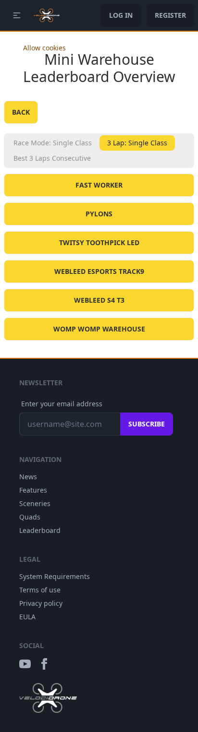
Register (170, 15)
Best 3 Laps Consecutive (52, 158)
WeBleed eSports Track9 (99, 271)
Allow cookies (44, 47)
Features (33, 490)
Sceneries (34, 503)
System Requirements (54, 576)
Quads (29, 516)
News (28, 476)
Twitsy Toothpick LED (99, 242)
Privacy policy (40, 603)
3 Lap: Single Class (137, 142)
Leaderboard (40, 530)
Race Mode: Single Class (52, 142)
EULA (27, 616)
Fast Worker (99, 184)
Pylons (99, 213)
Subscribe (146, 423)
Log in (121, 15)
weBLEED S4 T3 (99, 300)
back (21, 112)
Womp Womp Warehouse (99, 328)
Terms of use (40, 589)
